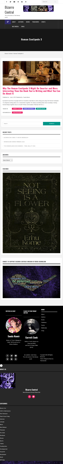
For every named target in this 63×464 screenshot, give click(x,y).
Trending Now (3, 446)
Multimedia (15, 26)
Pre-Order (2, 432)
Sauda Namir (26, 97)
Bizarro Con (3, 408)
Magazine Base (48, 358)
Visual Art (2, 451)
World (1, 457)
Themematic (43, 360)
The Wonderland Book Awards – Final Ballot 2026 (19, 146)
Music (1, 424)
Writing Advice (41, 108)
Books (28, 22)
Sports (1, 441)
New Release (3, 427)
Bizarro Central (9, 10)
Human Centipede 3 (29, 108)
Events (43, 22)
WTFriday (2, 460)
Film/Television (17, 112)
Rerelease (2, 435)
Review (2, 438)
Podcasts (2, 430)
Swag (22, 26)
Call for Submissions (5, 411)
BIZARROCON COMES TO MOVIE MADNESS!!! (16, 137)
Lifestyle (2, 422)
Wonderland (3, 454)
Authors (21, 22)
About (14, 22)
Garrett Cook (17, 108)
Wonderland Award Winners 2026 (14, 141)
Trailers (2, 443)
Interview (2, 419)
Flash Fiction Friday (5, 416)
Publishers (35, 22)
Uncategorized (3, 449)
